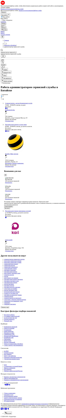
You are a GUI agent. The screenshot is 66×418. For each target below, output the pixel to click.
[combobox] (9, 52)
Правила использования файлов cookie (30, 10)
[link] (4, 27)
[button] (2, 31)
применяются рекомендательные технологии (35, 404)
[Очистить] (3, 56)
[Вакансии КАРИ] (34, 229)
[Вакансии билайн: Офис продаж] (34, 142)
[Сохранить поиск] (2, 60)
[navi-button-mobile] (2, 36)
